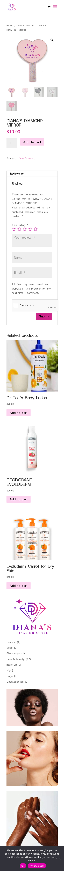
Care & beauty (25, 25)
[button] (52, 40)
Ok (22, 865)
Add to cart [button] (18, 412)
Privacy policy (37, 865)
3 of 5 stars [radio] (25, 229)
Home (9, 25)
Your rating (20, 225)
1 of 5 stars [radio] (14, 229)
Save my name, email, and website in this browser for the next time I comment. (31, 288)
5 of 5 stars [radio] (36, 229)
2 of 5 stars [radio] (19, 229)
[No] (59, 858)
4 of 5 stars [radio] (30, 229)
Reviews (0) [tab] (17, 173)
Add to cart (32, 142)
